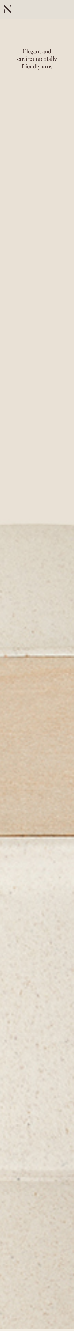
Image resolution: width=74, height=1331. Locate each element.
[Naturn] (7, 12)
